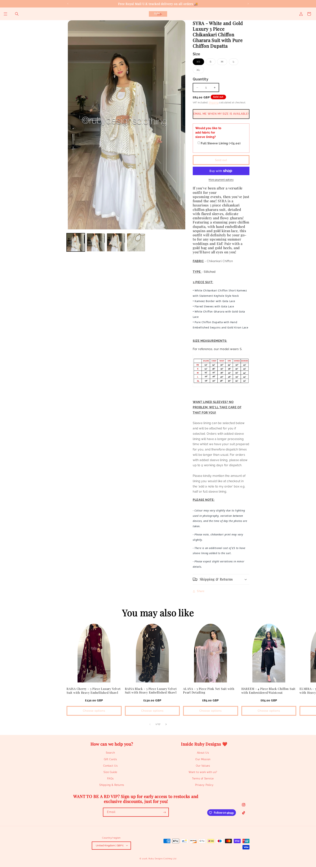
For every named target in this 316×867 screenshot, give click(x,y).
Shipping (214, 102)
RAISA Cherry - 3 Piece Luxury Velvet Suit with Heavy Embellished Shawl (94, 690)
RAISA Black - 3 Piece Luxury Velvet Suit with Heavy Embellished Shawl (151, 690)
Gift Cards (110, 759)
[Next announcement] (248, 3)
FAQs (110, 778)
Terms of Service (203, 778)
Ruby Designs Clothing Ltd (162, 858)
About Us (203, 752)
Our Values (203, 765)
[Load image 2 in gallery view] (96, 242)
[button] (5, 14)
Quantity (200, 79)
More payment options (221, 179)
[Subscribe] (164, 812)
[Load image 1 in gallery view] (76, 242)
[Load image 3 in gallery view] (116, 242)
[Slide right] (166, 724)
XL (200, 70)
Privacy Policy (204, 785)
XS (200, 62)
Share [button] (200, 591)
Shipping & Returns (111, 785)
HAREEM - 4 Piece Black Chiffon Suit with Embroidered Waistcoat (268, 690)
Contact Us (110, 765)
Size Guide (110, 772)
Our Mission (202, 759)
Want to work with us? (203, 772)
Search (110, 752)
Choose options (94, 710)
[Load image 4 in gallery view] (136, 242)
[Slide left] (150, 724)
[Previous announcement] (68, 3)
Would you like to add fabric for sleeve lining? (208, 132)
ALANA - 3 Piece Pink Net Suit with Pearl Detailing (208, 690)
